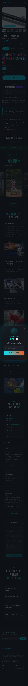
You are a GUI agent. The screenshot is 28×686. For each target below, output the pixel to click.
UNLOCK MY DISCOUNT (14, 353)
